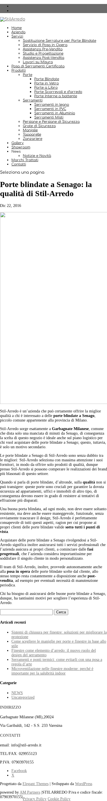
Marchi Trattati (24, 160)
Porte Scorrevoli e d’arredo (58, 92)
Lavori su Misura (38, 62)
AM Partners (30, 792)
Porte (27, 75)
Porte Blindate (46, 79)
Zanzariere (32, 139)
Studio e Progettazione (43, 53)
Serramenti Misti (48, 117)
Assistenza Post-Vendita (43, 58)
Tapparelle (32, 134)
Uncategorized (23, 697)
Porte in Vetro (46, 83)
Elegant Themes (36, 784)
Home (16, 28)
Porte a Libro (46, 88)
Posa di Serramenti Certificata (37, 66)
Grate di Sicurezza (39, 126)
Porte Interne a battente (55, 96)
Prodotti (18, 70)
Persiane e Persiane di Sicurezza (51, 122)
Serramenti (33, 100)
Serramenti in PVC (50, 109)
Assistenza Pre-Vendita (42, 49)
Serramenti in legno (51, 105)
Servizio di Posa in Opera (45, 45)
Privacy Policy (35, 799)
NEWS (17, 693)
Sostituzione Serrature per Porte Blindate (59, 41)
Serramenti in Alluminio (54, 113)
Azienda (18, 32)
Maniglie (30, 130)
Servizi (17, 36)
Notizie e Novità (37, 156)
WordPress (83, 784)
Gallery (17, 143)
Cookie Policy (59, 799)
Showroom (20, 147)
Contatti (18, 164)
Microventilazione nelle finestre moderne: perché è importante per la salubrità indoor (52, 671)
